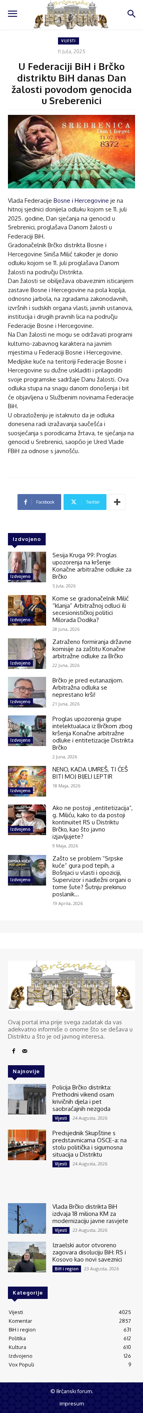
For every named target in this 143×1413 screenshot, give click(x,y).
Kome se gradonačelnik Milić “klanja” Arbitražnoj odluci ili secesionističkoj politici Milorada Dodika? (90, 609)
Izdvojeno (20, 576)
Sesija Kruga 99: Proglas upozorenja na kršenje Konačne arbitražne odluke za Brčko (91, 565)
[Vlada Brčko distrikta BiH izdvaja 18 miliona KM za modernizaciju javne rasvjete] (27, 1218)
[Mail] (24, 1051)
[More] (117, 502)
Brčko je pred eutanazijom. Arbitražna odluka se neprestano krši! (88, 687)
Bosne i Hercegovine (81, 200)
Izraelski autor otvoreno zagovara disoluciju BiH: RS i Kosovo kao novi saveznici (89, 1252)
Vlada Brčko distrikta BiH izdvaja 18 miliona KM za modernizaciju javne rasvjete (90, 1214)
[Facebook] (13, 1051)
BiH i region (67, 1269)
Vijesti (68, 41)
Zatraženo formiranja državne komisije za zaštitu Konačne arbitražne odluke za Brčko (91, 649)
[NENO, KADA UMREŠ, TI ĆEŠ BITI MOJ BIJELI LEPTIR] (27, 781)
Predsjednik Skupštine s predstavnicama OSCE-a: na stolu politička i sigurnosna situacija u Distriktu (89, 1143)
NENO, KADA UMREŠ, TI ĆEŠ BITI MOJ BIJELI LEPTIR (90, 773)
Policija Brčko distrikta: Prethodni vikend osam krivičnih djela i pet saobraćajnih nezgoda (83, 1098)
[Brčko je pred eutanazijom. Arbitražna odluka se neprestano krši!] (27, 692)
